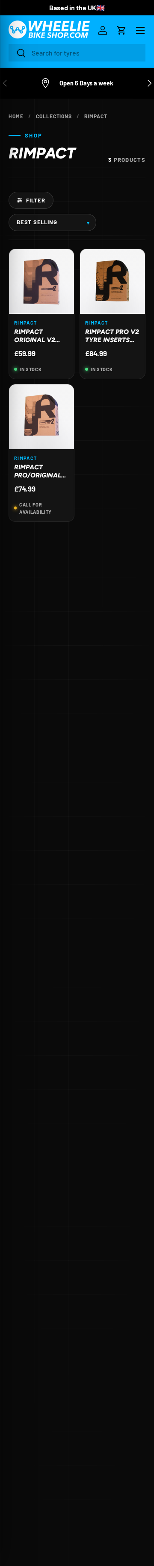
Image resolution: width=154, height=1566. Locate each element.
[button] (121, 30)
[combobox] (77, 52)
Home (16, 116)
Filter (35, 200)
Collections (54, 116)
